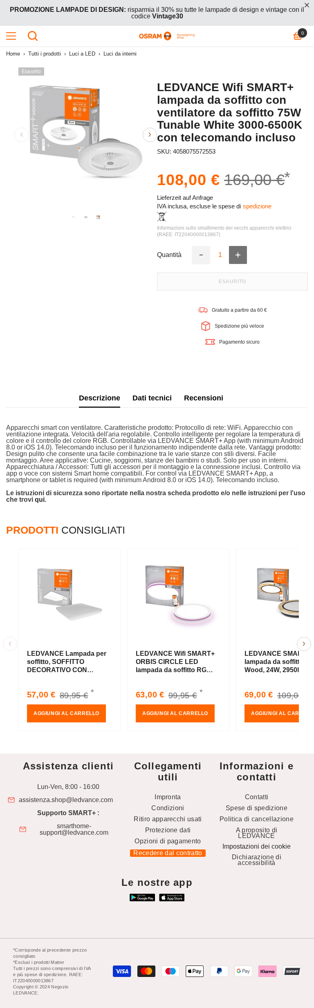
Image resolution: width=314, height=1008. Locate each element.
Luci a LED (82, 54)
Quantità (169, 255)
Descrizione (99, 398)
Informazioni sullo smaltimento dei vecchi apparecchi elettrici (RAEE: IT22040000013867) (224, 231)
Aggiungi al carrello (66, 713)
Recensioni (203, 398)
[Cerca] (33, 36)
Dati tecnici (152, 398)
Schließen (307, 5)
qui (40, 499)
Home (13, 54)
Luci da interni (120, 54)
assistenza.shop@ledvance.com (66, 800)
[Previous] (21, 134)
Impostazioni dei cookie (256, 846)
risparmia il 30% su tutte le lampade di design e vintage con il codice (157, 13)
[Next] (150, 134)
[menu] (11, 36)
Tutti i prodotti (44, 54)
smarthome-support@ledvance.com (74, 829)
